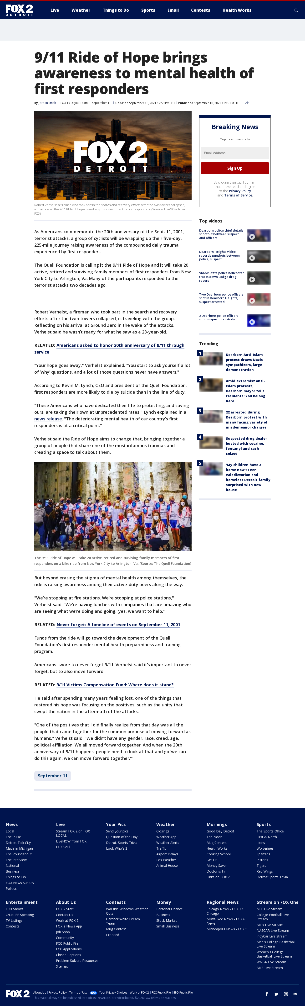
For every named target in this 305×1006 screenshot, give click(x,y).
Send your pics (117, 831)
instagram (286, 994)
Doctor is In (216, 871)
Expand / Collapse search (296, 10)
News (12, 824)
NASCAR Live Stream (273, 930)
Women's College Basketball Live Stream (274, 954)
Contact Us (64, 914)
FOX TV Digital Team (74, 103)
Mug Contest (217, 842)
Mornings (217, 824)
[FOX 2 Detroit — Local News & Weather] (21, 10)
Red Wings (265, 871)
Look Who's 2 (116, 848)
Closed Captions (68, 955)
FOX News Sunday (20, 882)
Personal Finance (169, 909)
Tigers (261, 865)
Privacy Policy (240, 191)
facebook (267, 994)
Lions (261, 842)
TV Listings (14, 920)
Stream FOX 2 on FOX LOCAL (73, 833)
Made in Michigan (19, 848)
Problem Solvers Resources (77, 960)
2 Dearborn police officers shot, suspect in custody (218, 317)
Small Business (167, 926)
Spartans (263, 854)
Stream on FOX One (278, 902)
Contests (13, 926)
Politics (11, 888)
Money (163, 902)
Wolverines (265, 848)
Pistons (262, 860)
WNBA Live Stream (271, 962)
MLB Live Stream (270, 924)
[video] (259, 235)
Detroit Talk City (18, 842)
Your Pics (116, 824)
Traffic (161, 848)
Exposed (112, 934)
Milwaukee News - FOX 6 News (226, 921)
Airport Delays (167, 854)
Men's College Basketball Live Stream (276, 944)
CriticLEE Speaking (20, 914)
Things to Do (16, 877)
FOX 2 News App (69, 926)
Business (13, 871)
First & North (267, 837)
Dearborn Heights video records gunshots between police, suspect (219, 255)
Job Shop (63, 932)
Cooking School (219, 854)
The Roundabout (19, 854)
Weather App (166, 837)
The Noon (214, 837)
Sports (264, 824)
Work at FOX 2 (67, 920)
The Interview (16, 860)
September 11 (101, 103)
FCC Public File (67, 943)
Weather (165, 824)
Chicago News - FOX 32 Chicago (225, 911)
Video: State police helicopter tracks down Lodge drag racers (221, 276)
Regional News (223, 902)
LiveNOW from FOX (71, 841)
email (295, 994)
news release (48, 419)
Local (10, 831)
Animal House (167, 865)
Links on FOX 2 (218, 877)
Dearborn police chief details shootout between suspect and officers (221, 234)
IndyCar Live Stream (272, 936)
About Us (66, 902)
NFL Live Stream (269, 909)
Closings (162, 831)
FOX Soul (63, 847)
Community (65, 937)
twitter (276, 994)
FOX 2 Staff (64, 909)
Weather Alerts (167, 842)
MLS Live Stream (270, 967)
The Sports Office (270, 831)
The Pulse (13, 837)
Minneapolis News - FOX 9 (227, 929)
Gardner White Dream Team (123, 921)
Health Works (217, 848)
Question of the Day (121, 837)
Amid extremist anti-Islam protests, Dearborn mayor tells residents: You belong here (245, 391)
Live (60, 824)
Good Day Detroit (220, 831)
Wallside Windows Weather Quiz (127, 911)
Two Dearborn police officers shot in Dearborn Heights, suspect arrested (221, 298)
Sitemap (62, 966)
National (12, 865)
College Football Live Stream (273, 916)
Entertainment (22, 902)
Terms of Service (238, 195)
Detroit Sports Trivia (121, 842)
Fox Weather (166, 860)
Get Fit (212, 860)
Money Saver (217, 865)
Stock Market (166, 920)
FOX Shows (14, 909)
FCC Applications (69, 949)
